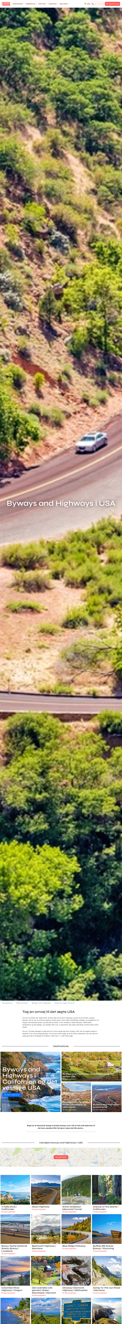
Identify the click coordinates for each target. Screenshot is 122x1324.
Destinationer (22, 1003)
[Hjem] (6, 4)
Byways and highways (41, 1003)
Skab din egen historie (65, 1003)
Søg (88, 4)
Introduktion (7, 1003)
